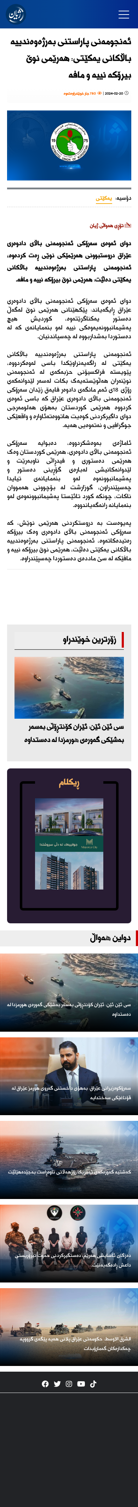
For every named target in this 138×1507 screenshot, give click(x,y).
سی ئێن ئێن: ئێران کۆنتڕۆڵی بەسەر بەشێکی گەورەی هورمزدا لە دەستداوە (74, 733)
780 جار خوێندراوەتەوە (80, 93)
